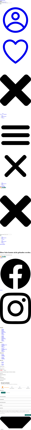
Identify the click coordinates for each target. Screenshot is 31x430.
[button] (15, 150)
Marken (3, 333)
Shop (2, 115)
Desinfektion (3, 358)
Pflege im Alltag (4, 332)
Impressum (1, 373)
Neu (2, 184)
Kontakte (3, 348)
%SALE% (3, 117)
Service (3, 339)
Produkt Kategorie (4, 116)
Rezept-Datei (2, 390)
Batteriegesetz (2, 380)
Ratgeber (3, 354)
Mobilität (3, 329)
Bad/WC (3, 330)
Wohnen (3, 336)
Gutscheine (3, 345)
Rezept (2, 346)
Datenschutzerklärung (3, 374)
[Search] (0, 3)
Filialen (3, 362)
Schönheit (3, 355)
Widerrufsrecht (2, 377)
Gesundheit (3, 331)
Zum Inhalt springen (2, 0)
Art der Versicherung (3, 396)
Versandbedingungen (4, 344)
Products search (2, 2)
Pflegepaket (3, 351)
